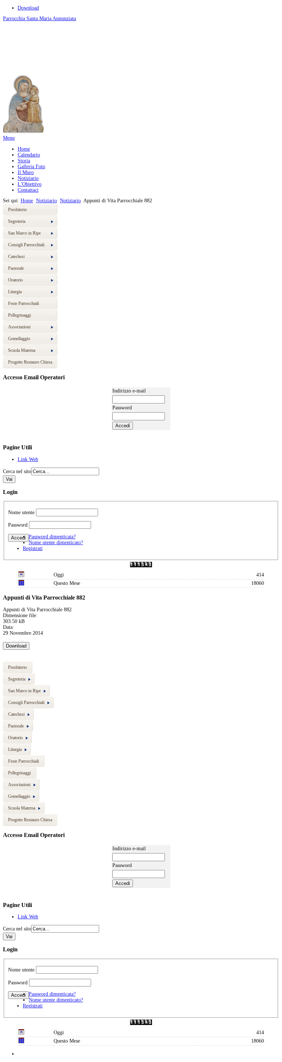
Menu (9, 138)
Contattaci (28, 190)
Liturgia (15, 291)
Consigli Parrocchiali (26, 244)
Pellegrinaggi (19, 315)
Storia (24, 160)
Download (28, 8)
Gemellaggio (19, 338)
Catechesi (16, 256)
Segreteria (16, 221)
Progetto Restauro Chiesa (30, 362)
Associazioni (19, 326)
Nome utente (21, 512)
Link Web (28, 459)
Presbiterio (17, 209)
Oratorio (15, 280)
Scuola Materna (21, 350)
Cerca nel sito (17, 471)
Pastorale (16, 268)
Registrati (33, 548)
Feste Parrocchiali (23, 303)
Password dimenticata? (52, 536)
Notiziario (28, 178)
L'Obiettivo (29, 184)
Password (18, 525)
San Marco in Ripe (24, 233)
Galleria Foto (31, 166)
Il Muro (26, 172)
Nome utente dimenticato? (56, 542)
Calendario (29, 155)
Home (24, 149)
